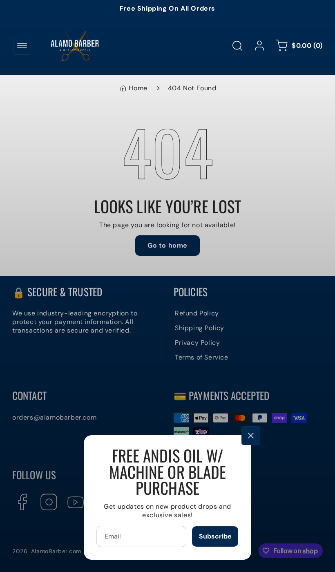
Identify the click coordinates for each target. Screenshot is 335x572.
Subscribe (215, 536)
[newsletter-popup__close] (250, 435)
